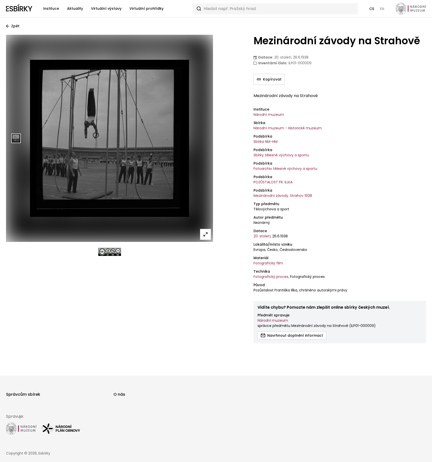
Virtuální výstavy (106, 8)
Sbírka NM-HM (266, 141)
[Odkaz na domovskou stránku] (19, 8)
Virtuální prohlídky (147, 8)
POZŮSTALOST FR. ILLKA (273, 182)
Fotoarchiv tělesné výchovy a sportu (285, 168)
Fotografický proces (271, 276)
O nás (119, 394)
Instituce (51, 8)
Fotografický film (268, 263)
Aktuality (75, 8)
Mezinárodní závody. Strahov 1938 (283, 195)
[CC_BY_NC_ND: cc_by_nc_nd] (109, 252)
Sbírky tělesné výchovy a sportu (281, 155)
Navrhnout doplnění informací (295, 335)
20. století (262, 236)
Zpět (15, 26)
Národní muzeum (269, 114)
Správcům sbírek (23, 394)
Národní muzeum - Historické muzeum (288, 128)
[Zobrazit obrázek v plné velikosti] (205, 234)
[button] (371, 8)
